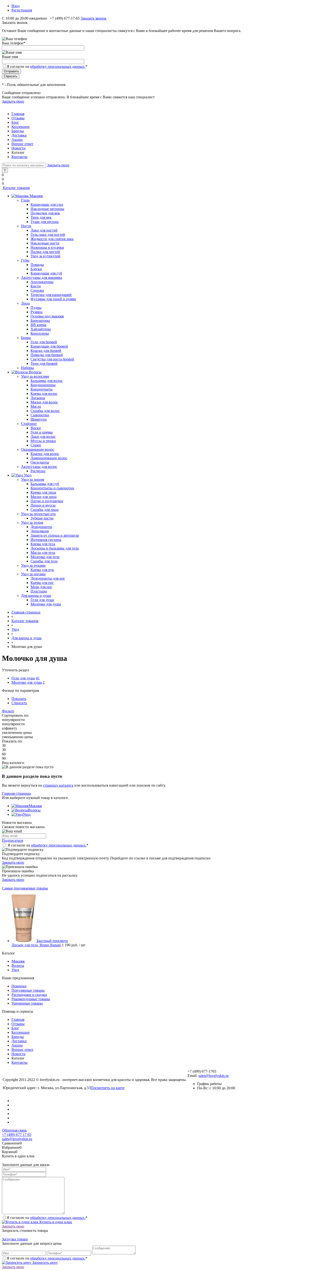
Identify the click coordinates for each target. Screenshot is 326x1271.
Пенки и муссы (43, 505)
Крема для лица (43, 492)
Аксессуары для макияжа (41, 277)
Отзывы (18, 118)
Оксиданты (40, 462)
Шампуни (39, 419)
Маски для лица (44, 497)
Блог (15, 122)
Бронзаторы (40, 320)
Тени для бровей (44, 363)
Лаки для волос (43, 436)
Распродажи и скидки (29, 995)
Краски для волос (45, 454)
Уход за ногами (33, 574)
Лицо (25, 303)
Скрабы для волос (45, 411)
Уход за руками (33, 565)
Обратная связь (14, 1130)
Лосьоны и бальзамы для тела (55, 548)
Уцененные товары (27, 1003)
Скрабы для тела (44, 561)
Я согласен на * (48, 845)
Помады (37, 265)
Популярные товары (28, 990)
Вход (15, 6)
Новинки (18, 986)
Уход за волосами (35, 376)
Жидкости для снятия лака (52, 239)
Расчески (38, 471)
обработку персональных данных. (57, 66)
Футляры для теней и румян (53, 299)
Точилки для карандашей (51, 295)
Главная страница (16, 793)
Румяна (36, 312)
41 (38, 678)
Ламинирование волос (49, 458)
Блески (36, 269)
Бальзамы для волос (47, 381)
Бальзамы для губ (45, 484)
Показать (18, 699)
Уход (27, 814)
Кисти (36, 286)
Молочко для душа (46, 604)
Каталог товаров (16, 188)
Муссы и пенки (43, 441)
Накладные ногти (45, 243)
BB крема (38, 325)
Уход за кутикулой (45, 256)
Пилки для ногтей (45, 252)
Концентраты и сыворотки (52, 488)
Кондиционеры (43, 385)
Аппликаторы (42, 282)
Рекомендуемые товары (30, 999)
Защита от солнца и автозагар (55, 535)
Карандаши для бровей (49, 346)
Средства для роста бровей (52, 359)
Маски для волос (44, 402)
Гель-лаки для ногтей (48, 235)
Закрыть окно (13, 101)
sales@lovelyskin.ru (213, 1076)
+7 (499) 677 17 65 (16, 1135)
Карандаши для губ (46, 273)
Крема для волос (44, 394)
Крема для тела (43, 544)
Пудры (36, 308)
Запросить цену (44, 1262)
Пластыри (39, 591)
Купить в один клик (55, 1222)
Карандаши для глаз (47, 204)
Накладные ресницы (47, 209)
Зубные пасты (42, 518)
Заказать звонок (93, 18)
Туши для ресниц (45, 222)
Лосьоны (38, 398)
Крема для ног (42, 583)
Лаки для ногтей (44, 230)
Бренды (17, 131)
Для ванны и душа (36, 595)
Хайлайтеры (41, 329)
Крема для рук (42, 570)
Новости (18, 148)
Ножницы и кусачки (47, 247)
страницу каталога (58, 785)
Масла (36, 406)
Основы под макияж (47, 316)
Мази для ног (41, 587)
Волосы (34, 810)
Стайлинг (29, 424)
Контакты (19, 157)
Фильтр (8, 711)
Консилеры (40, 333)
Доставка (18, 135)
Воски (36, 428)
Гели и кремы (42, 432)
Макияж (35, 806)
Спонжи (37, 290)
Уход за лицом (32, 479)
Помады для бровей (47, 355)
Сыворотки (40, 415)
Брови (26, 338)
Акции (17, 140)
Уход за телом (32, 522)
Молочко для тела (45, 557)
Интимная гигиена (46, 540)
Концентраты (42, 389)
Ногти (26, 226)
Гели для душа (42, 600)
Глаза (25, 200)
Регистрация (21, 10)
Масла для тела (43, 553)
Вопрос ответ (22, 144)
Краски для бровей (46, 351)
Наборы (27, 368)
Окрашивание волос (37, 449)
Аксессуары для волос (39, 467)
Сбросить (19, 703)
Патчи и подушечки (47, 501)
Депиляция (40, 531)
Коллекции (20, 127)
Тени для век (41, 217)
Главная (17, 114)
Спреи (36, 445)
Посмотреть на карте (108, 1088)
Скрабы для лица (44, 510)
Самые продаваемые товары (25, 888)
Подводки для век (45, 213)
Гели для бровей (44, 342)
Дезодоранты (41, 527)
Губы (25, 260)
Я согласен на (47, 66)
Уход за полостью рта (38, 514)
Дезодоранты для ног (48, 578)
